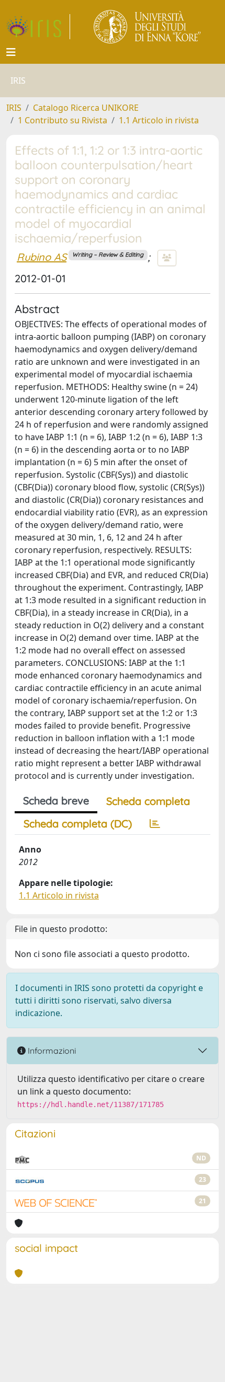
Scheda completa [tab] (148, 801)
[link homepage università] (147, 26)
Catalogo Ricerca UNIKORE (86, 107)
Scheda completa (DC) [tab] (78, 823)
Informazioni (51, 1050)
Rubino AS (41, 256)
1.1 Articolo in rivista (159, 120)
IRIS (13, 107)
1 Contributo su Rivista (62, 120)
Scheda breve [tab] (56, 800)
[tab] (155, 824)
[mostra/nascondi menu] (11, 52)
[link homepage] (38, 26)
